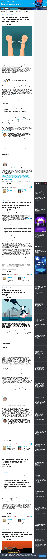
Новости (19, 181)
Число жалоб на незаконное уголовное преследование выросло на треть (17, 109)
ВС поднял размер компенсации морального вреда (15, 111)
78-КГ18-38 (14, 350)
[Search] (33, 11)
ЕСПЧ (4, 510)
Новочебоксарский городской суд (21, 500)
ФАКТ (3, 341)
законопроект (12, 63)
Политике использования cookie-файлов (7, 557)
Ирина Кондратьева (8, 438)
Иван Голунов (5, 181)
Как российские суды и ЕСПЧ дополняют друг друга (15, 480)
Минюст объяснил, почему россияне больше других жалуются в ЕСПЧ (17, 487)
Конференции (10, 11)
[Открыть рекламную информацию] (45, 231)
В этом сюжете (5, 103)
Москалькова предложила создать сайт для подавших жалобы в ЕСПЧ (17, 229)
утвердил (6, 472)
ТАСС (13, 94)
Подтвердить (43, 556)
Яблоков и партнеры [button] (6, 130)
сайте (13, 87)
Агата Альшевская (8, 179)
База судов (26, 11)
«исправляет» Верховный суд (7, 159)
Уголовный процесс (26, 181)
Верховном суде (6, 350)
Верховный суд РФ (17, 438)
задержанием (11, 86)
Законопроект (13, 181)
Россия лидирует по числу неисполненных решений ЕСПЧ (16, 482)
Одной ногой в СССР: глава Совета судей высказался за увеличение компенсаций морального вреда (16, 370)
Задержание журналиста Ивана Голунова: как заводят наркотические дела (16, 105)
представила (28, 218)
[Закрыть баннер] (18, 550)
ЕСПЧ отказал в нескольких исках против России (14, 484)
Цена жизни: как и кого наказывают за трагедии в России (16, 373)
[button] (7, 24)
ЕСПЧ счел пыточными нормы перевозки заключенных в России (17, 231)
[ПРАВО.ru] (5, 9)
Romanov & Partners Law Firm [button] (23, 119)
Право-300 (3, 11)
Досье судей (18, 11)
